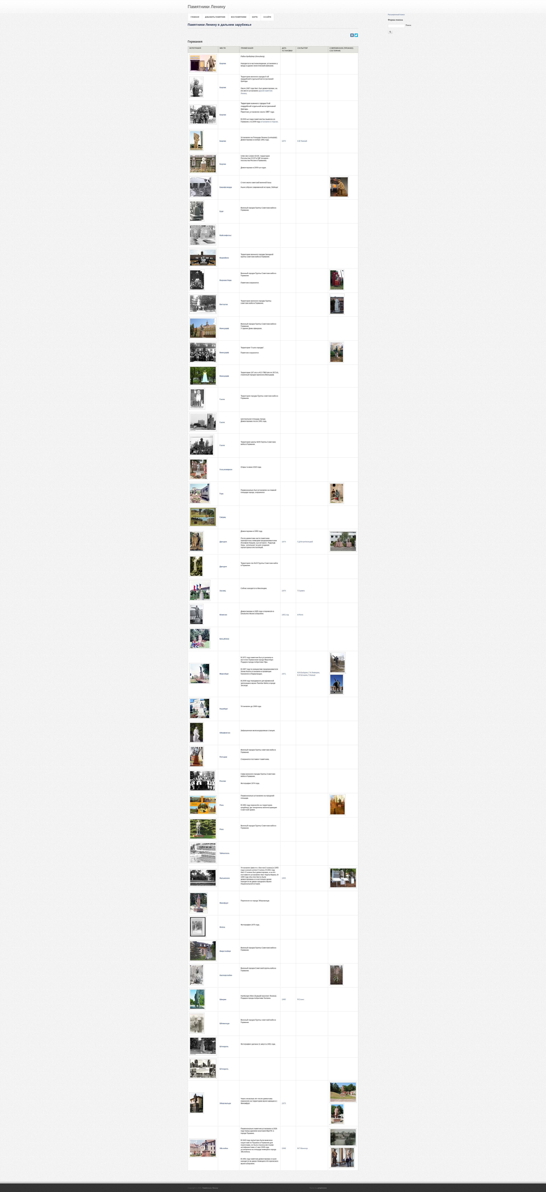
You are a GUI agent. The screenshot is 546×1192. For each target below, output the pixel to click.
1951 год (285, 615)
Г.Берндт (312, 675)
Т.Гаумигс (301, 591)
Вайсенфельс (225, 235)
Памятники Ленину (210, 1188)
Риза (222, 805)
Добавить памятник (215, 17)
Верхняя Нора (225, 280)
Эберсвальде (225, 1103)
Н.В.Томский (302, 141)
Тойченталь (224, 853)
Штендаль (224, 1047)
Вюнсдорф (224, 328)
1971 (284, 674)
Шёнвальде (224, 1023)
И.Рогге (300, 615)
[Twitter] (356, 35)
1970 (284, 141)
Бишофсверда (226, 187)
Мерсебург (224, 674)
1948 (284, 1148)
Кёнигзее (223, 615)
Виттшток (224, 304)
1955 (284, 878)
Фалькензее (225, 878)
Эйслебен (224, 1148)
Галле (222, 399)
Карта (255, 17)
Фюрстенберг (225, 951)
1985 (284, 999)
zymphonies (322, 1188)
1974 (284, 542)
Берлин (223, 64)
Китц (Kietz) (224, 639)
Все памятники (238, 17)
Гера (221, 494)
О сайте (267, 17)
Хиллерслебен (226, 975)
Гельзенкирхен (226, 470)
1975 (284, 1103)
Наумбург (224, 709)
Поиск (408, 25)
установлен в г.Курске (269, 122)
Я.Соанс (300, 999)
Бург (222, 211)
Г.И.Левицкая (314, 673)
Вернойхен (224, 258)
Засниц (223, 591)
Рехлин (223, 781)
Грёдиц (223, 517)
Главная (195, 17)
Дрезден (223, 542)
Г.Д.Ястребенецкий (305, 542)
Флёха (222, 927)
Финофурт (224, 903)
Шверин (223, 999)
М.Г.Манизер (302, 1148)
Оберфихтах (225, 733)
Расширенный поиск (396, 15)
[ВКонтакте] (352, 35)
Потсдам (223, 757)
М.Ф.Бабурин (302, 673)
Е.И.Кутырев (302, 675)
